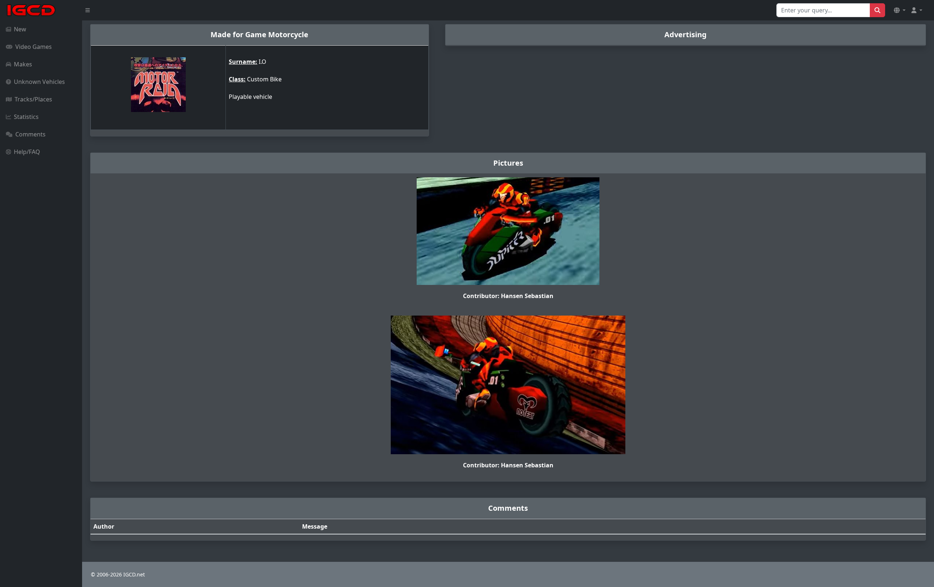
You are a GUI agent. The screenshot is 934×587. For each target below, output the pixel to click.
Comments (30, 134)
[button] (899, 10)
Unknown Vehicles (39, 82)
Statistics (26, 117)
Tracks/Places (33, 99)
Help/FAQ (27, 152)
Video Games (33, 47)
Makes (23, 64)
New (20, 29)
